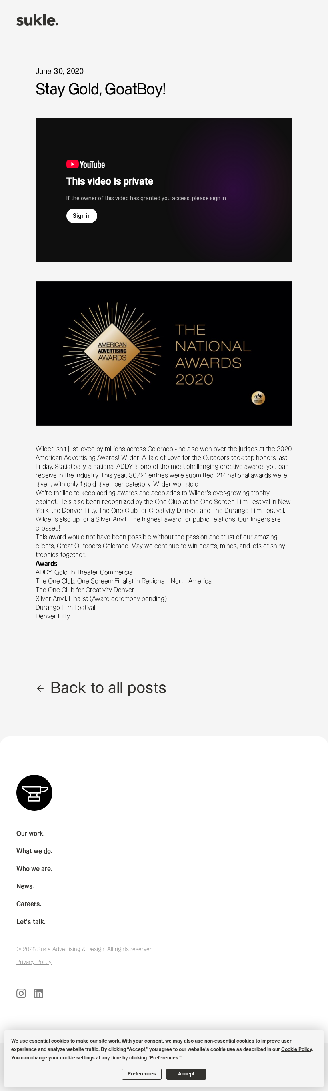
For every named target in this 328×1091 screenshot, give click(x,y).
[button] (307, 20)
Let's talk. (31, 922)
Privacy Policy (34, 962)
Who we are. (34, 869)
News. (25, 887)
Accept (186, 1074)
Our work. (30, 834)
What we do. (34, 851)
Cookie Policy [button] (296, 1049)
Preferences (142, 1074)
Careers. (29, 904)
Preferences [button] (164, 1058)
